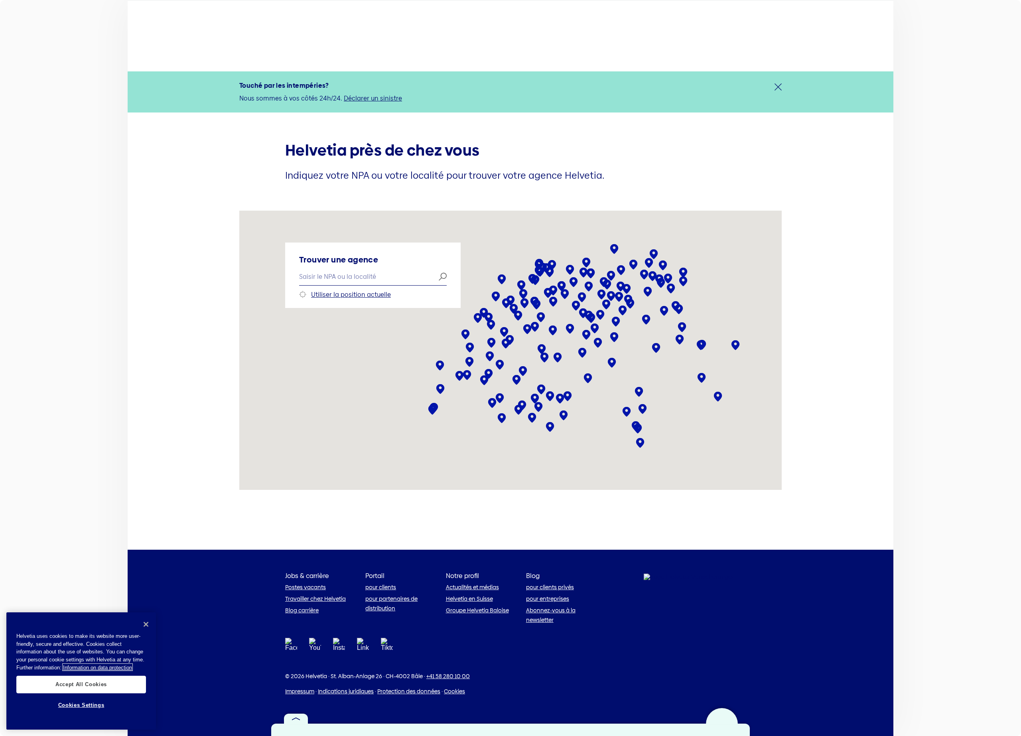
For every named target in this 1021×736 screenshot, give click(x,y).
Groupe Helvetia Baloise (477, 610)
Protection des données (408, 691)
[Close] (146, 624)
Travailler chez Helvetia (315, 599)
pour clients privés (550, 587)
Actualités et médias (472, 587)
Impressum (299, 691)
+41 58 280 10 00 (448, 676)
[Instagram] (339, 646)
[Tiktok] (387, 654)
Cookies (454, 691)
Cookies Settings (81, 705)
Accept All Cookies (81, 684)
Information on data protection (97, 667)
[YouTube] (315, 646)
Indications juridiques (346, 691)
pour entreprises (547, 599)
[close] (778, 87)
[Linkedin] (363, 646)
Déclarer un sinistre (373, 98)
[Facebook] (291, 646)
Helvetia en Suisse (469, 599)
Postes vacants (305, 587)
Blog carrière (302, 610)
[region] (81, 671)
